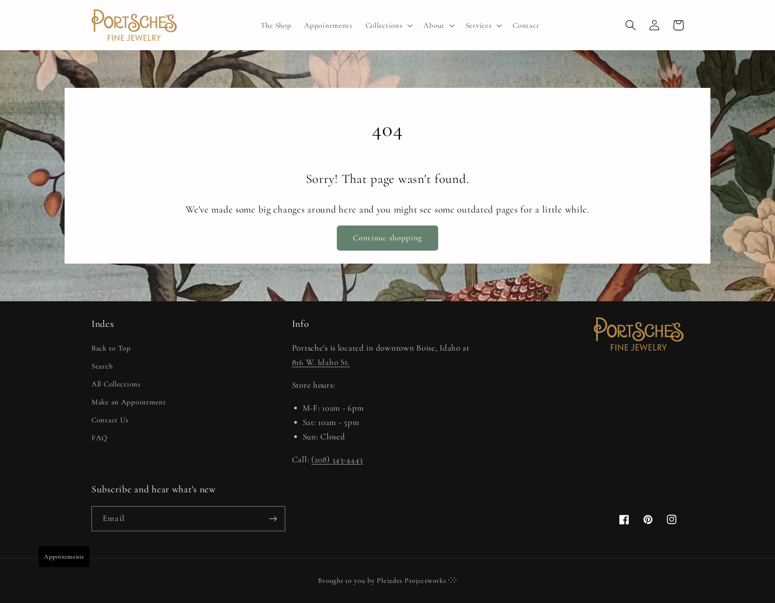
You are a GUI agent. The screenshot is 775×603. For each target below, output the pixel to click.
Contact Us (110, 420)
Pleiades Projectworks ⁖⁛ (417, 580)
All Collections (116, 384)
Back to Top (111, 348)
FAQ (99, 437)
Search (102, 366)
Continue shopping (387, 238)
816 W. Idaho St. (321, 362)
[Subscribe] (273, 518)
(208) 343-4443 (337, 459)
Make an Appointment (128, 402)
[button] (388, 25)
